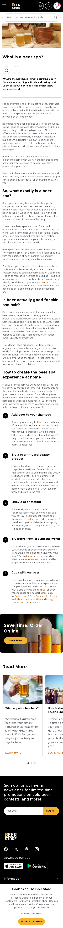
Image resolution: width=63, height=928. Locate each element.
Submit (51, 811)
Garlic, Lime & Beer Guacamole (31, 596)
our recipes (39, 590)
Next (57, 719)
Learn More (43, 907)
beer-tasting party (31, 519)
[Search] (54, 17)
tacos (45, 282)
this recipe (43, 422)
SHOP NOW (15, 640)
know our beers (34, 556)
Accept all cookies (31, 921)
